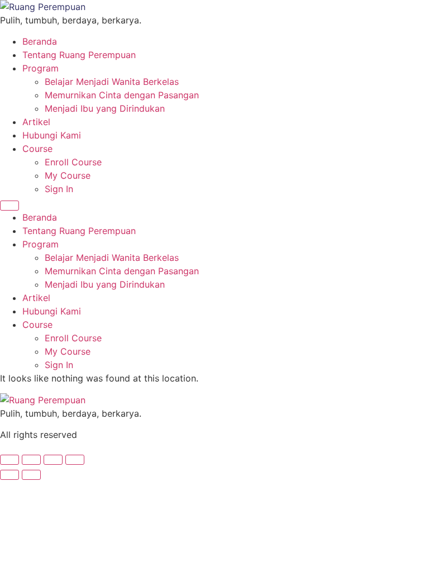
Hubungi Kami (51, 135)
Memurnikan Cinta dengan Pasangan (122, 95)
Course (37, 148)
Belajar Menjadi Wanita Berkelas (112, 81)
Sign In (59, 188)
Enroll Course (73, 162)
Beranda (39, 41)
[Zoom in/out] (9, 460)
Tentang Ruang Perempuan (79, 54)
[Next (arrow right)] (31, 475)
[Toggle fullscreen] (31, 460)
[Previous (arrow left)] (9, 475)
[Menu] (9, 206)
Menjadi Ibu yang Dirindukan (105, 108)
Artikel (36, 121)
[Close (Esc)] (74, 460)
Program (40, 68)
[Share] (53, 460)
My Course (67, 175)
